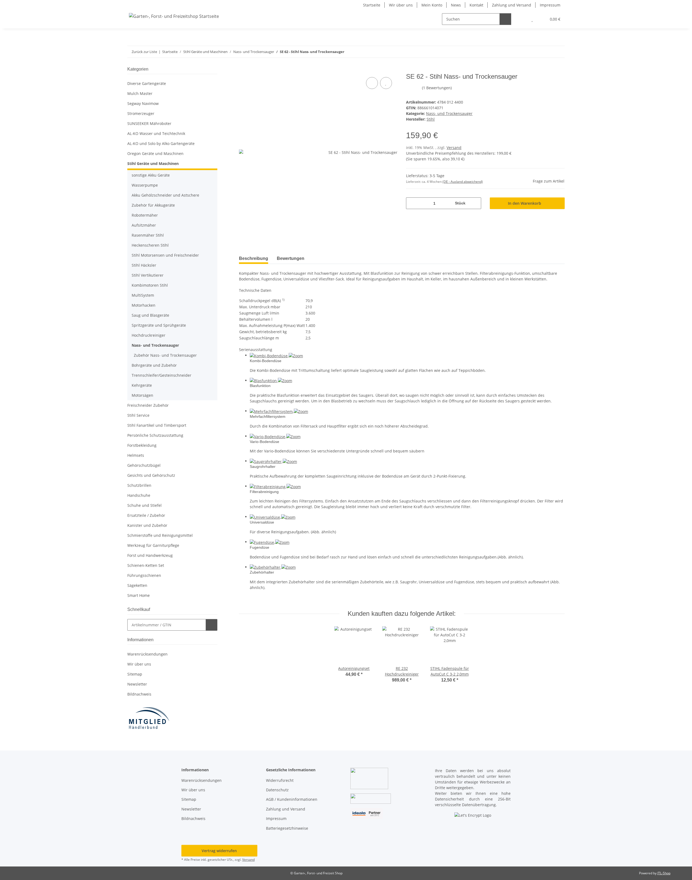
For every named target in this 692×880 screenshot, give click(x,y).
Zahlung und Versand (511, 5)
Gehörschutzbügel (144, 465)
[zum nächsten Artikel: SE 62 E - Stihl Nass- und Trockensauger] (559, 52)
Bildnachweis (139, 694)
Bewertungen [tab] (290, 258)
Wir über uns (401, 5)
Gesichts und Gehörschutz (151, 475)
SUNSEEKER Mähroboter (149, 123)
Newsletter (137, 684)
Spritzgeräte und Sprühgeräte (159, 325)
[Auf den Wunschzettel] (386, 83)
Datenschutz (277, 789)
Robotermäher (145, 215)
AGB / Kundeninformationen (291, 799)
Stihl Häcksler (144, 265)
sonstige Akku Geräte (151, 175)
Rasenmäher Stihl (148, 235)
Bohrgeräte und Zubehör (154, 365)
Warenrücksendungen (147, 654)
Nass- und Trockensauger (449, 113)
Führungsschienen (144, 575)
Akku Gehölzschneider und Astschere (165, 195)
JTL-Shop (663, 873)
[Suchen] (505, 19)
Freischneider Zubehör (148, 405)
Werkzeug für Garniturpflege (153, 545)
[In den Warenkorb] (243, 70)
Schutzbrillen (139, 485)
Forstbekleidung (142, 445)
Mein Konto (431, 5)
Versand (454, 147)
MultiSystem (143, 295)
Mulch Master (139, 93)
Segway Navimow (143, 103)
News (456, 5)
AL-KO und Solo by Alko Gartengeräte (161, 143)
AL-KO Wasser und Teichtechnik (156, 133)
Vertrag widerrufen (219, 850)
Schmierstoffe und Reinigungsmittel (160, 535)
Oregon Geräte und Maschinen (155, 153)
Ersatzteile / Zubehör (146, 515)
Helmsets (135, 455)
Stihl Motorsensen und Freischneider (165, 255)
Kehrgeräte (142, 385)
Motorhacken (143, 305)
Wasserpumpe (145, 185)
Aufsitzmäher (144, 225)
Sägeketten (137, 585)
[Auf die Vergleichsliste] (372, 83)
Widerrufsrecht (280, 780)
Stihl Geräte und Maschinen (153, 163)
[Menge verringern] (412, 203)
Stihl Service (138, 415)
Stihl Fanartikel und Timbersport (156, 425)
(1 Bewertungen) (437, 87)
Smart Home (138, 595)
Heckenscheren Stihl (150, 245)
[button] (521, 19)
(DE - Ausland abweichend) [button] (463, 181)
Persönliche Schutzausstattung (155, 435)
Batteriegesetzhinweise (287, 828)
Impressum (550, 5)
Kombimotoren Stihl (150, 285)
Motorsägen (142, 395)
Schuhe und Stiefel (144, 505)
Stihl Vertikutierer (148, 275)
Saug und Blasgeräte (150, 315)
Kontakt (476, 5)
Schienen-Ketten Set (145, 565)
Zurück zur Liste (144, 51)
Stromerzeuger (140, 113)
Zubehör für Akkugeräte (153, 205)
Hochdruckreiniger (148, 335)
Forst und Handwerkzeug (150, 555)
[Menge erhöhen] (475, 203)
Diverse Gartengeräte (146, 83)
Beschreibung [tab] (253, 258)
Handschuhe (138, 495)
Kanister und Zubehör (147, 525)
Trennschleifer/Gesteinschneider (161, 375)
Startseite (371, 5)
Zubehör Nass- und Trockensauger (165, 355)
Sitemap (134, 674)
